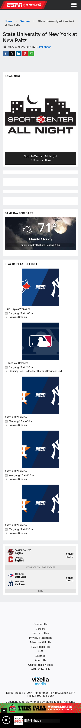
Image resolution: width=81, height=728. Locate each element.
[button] (74, 5)
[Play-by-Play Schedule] (40, 287)
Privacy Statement (40, 637)
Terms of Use (40, 633)
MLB (40, 591)
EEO (40, 651)
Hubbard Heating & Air (48, 245)
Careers (40, 628)
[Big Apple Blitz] (40, 708)
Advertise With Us (40, 642)
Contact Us (40, 624)
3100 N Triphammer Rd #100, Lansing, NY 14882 (49, 694)
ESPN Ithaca (43, 47)
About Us (40, 660)
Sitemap (40, 655)
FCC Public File (40, 646)
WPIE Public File (40, 669)
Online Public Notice (40, 664)
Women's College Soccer (41, 567)
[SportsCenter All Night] (40, 116)
